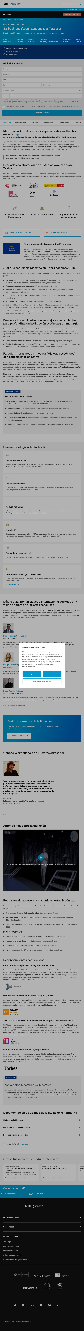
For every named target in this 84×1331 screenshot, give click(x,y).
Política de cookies (28, 666)
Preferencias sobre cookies (42, 681)
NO (32, 674)
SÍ (52, 674)
